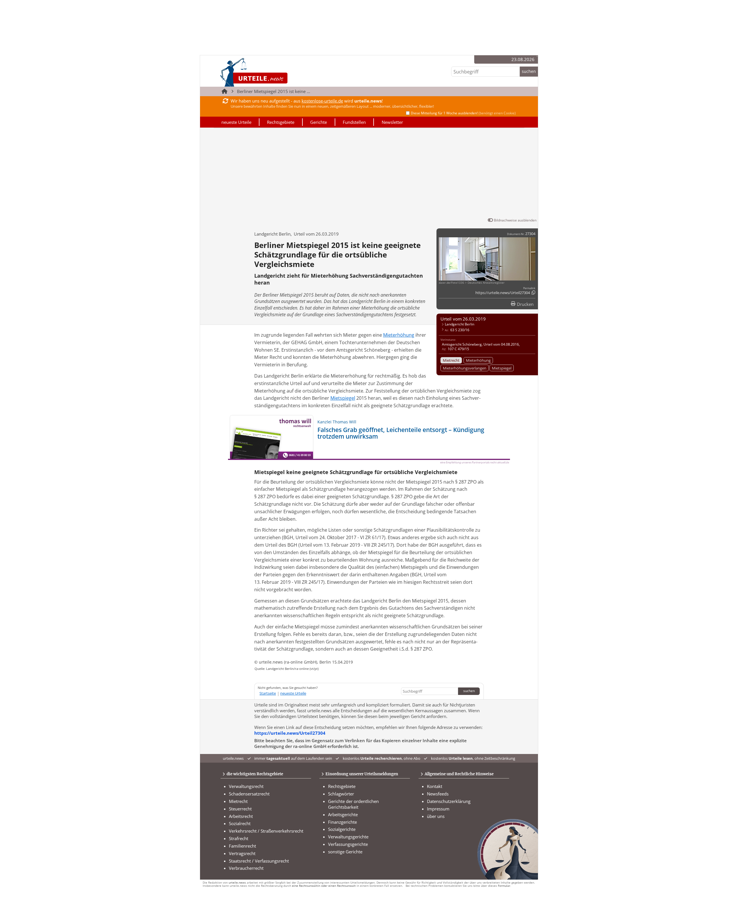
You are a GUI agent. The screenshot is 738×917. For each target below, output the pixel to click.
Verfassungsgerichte (348, 844)
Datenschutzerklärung (448, 801)
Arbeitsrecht (241, 816)
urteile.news (237, 882)
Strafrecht (238, 838)
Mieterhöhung (478, 360)
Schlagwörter (341, 794)
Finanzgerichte (342, 822)
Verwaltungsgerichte (348, 837)
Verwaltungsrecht (246, 786)
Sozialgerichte (341, 829)
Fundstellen (354, 122)
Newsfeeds (438, 794)
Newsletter (392, 122)
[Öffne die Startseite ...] (273, 72)
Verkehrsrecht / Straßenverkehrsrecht (266, 831)
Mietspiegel (501, 368)
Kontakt (434, 786)
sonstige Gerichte (345, 852)
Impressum (438, 809)
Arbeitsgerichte (343, 814)
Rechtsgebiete (280, 122)
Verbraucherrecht (246, 868)
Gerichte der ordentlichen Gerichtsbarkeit (353, 804)
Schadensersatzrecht (249, 794)
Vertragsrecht (242, 853)
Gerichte (318, 122)
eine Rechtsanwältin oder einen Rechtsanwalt (324, 886)
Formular (504, 886)
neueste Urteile (236, 122)
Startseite (267, 693)
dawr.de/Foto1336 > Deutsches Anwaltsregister (471, 283)
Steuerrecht (240, 809)
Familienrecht (242, 846)
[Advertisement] (369, 173)
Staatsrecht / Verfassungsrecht (259, 861)
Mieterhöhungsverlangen (464, 368)
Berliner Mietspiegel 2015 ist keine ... (273, 91)
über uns (436, 816)
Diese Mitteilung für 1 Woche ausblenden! (463, 113)
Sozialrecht (240, 823)
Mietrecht (451, 360)
